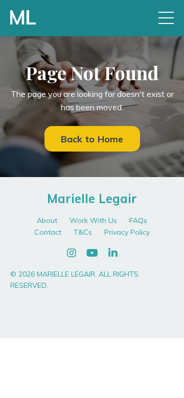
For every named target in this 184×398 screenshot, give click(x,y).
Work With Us (93, 220)
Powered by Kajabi (92, 312)
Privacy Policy (127, 232)
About (47, 220)
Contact (47, 232)
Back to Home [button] (92, 139)
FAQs (138, 220)
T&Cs (83, 232)
